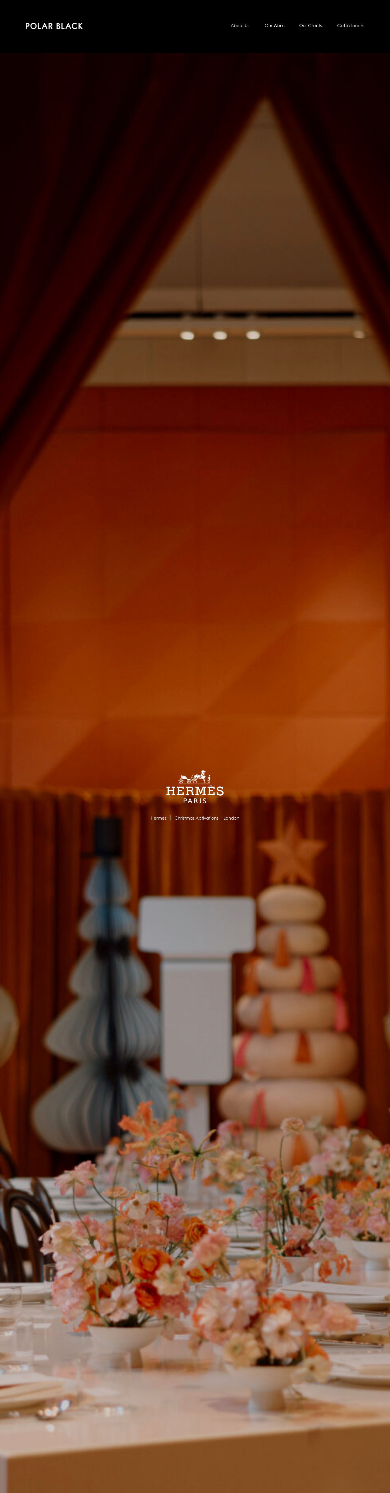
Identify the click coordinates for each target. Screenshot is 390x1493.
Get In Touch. (350, 25)
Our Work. (275, 25)
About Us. (240, 25)
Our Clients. (311, 25)
